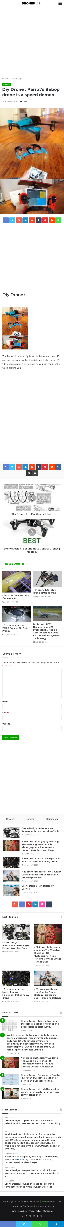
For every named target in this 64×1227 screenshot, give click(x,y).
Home (7, 78)
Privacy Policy (35, 1211)
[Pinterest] (29, 904)
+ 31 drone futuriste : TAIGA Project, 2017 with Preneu (15, 628)
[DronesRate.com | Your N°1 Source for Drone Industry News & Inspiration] (32, 3)
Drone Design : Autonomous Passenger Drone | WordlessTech (40, 830)
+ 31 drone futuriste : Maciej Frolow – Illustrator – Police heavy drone (41, 860)
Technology (17, 78)
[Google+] (15, 904)
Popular (30, 819)
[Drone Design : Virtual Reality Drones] (11, 890)
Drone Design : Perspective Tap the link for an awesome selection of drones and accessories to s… (40, 1078)
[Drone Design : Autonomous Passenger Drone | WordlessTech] (11, 832)
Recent (10, 819)
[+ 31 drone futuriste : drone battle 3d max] (47, 579)
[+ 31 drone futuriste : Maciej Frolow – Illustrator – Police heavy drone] (11, 862)
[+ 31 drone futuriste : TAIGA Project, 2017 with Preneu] (16, 614)
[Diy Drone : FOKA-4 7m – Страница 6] (16, 582)
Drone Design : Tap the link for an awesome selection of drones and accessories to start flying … (40, 1024)
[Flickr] (42, 904)
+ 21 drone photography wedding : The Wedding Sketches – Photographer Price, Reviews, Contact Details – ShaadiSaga (41, 846)
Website (6, 724)
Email (5, 712)
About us (22, 1211)
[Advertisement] (32, 42)
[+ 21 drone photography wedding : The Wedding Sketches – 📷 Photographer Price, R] (11, 845)
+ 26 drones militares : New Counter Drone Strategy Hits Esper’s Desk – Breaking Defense (41, 874)
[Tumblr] (49, 904)
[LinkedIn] (35, 904)
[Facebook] (22, 904)
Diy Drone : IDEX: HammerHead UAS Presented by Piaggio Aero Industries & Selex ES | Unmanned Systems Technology (46, 631)
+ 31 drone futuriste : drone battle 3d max (44, 591)
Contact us (48, 1211)
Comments (52, 819)
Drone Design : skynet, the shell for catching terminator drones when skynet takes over (40, 1092)
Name (6, 701)
